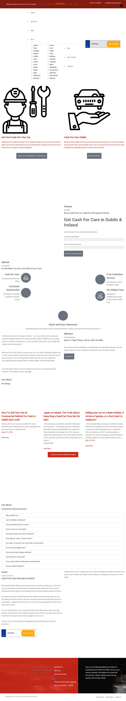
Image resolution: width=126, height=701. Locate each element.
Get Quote (113, 44)
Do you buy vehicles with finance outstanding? (23, 561)
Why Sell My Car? (12, 515)
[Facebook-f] (121, 5)
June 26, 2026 (48, 443)
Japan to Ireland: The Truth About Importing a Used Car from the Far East (62, 416)
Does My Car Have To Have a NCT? (19, 538)
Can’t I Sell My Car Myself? (16, 520)
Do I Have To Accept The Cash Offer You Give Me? (25, 543)
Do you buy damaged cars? (16, 548)
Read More (5, 437)
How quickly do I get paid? (15, 557)
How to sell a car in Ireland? (16, 529)
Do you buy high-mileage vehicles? (19, 552)
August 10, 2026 (7, 432)
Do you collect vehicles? (15, 566)
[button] (31, 156)
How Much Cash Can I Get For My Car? (20, 534)
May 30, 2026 (90, 440)
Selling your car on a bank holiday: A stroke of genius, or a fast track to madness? (104, 416)
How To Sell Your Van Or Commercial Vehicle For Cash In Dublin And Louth (18, 416)
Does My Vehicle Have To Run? (17, 525)
